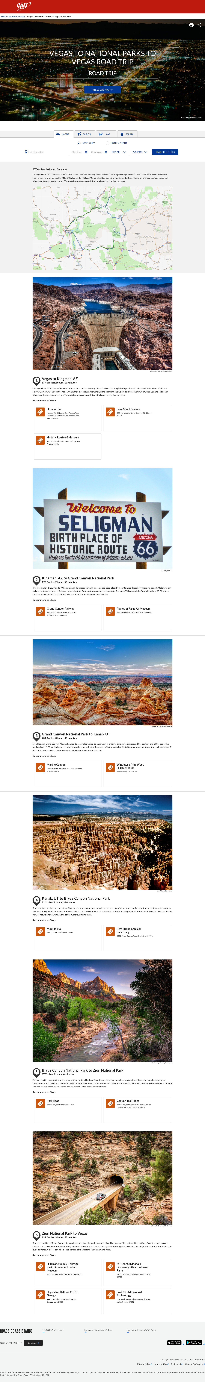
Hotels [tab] (65, 134)
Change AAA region (194, 1364)
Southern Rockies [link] (17, 16)
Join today (32, 1343)
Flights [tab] (87, 134)
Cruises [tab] (129, 134)
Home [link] (4, 16)
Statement (176, 1364)
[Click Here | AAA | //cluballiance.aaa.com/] (24, 9)
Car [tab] (108, 134)
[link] (191, 24)
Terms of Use (160, 1364)
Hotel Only (88, 143)
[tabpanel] (102, 150)
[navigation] (102, 6)
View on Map (101, 89)
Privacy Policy (143, 1364)
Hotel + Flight (119, 143)
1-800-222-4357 (52, 1330)
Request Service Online (98, 1330)
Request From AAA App (141, 1330)
